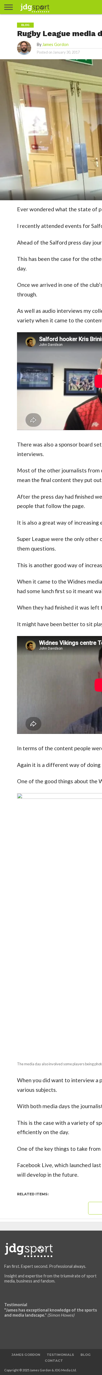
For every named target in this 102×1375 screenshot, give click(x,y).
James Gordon (55, 44)
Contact (54, 1361)
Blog (85, 1355)
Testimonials (60, 1355)
